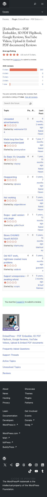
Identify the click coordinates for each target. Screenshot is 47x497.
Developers (8, 420)
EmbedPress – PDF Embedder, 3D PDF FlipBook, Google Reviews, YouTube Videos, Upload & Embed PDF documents (23, 339)
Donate (30, 420)
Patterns (29, 402)
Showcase (30, 389)
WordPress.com (11, 433)
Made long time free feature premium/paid (14, 141)
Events (28, 415)
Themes (29, 393)
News (5, 393)
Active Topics (9, 361)
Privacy (6, 402)
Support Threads (11, 355)
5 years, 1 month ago (39, 200)
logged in (17, 60)
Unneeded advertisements (11, 121)
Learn (5, 411)
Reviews (7, 373)
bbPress (8, 442)
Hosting (6, 398)
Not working (10, 197)
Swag (29, 424)
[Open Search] (35, 4)
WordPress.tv (10, 424)
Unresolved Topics (12, 367)
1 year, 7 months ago (39, 142)
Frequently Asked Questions (16, 349)
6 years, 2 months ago (39, 279)
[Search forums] (30, 103)
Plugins (28, 398)
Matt (6, 438)
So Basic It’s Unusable (14, 156)
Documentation (10, 415)
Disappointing (10, 177)
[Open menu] (43, 4)
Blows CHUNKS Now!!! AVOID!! (11, 237)
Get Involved (31, 411)
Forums (6, 12)
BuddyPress (10, 447)
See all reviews (31, 97)
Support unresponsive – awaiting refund (15, 278)
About (5, 389)
